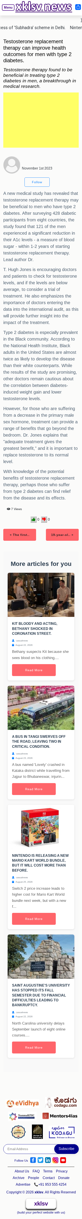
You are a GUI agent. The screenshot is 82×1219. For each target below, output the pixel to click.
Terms (47, 1171)
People (33, 1178)
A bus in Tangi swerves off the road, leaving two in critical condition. (39, 741)
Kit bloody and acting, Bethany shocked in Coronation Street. (34, 628)
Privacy (62, 1171)
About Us (22, 1171)
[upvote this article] (34, 519)
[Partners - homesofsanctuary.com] (38, 1131)
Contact (49, 1178)
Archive (18, 1178)
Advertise (23, 1184)
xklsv (41, 1203)
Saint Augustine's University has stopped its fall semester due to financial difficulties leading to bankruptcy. (41, 995)
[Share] (78, 7)
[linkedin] (48, 1160)
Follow (37, 182)
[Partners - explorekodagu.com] (62, 1131)
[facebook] (33, 1160)
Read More (34, 670)
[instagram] (55, 1160)
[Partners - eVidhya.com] (23, 1101)
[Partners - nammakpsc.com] (23, 1114)
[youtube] (63, 1160)
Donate (64, 1178)
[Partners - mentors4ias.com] (59, 1114)
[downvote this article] (44, 519)
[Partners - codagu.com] (61, 1101)
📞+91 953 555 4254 (50, 1184)
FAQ (36, 1171)
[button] (6, 11)
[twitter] (40, 1160)
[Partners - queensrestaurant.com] (19, 1131)
